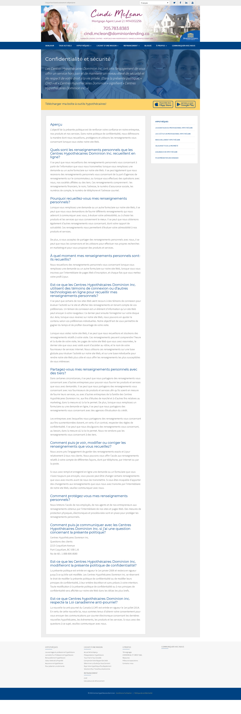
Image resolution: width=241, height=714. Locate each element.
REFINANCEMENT (131, 45)
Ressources (126, 658)
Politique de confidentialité (143, 693)
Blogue (147, 45)
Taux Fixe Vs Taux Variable (92, 658)
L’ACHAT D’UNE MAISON (107, 45)
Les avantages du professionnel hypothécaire (174, 128)
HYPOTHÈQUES (83, 45)
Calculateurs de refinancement (94, 681)
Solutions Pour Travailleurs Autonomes (97, 669)
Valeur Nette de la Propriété (166, 146)
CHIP (85, 678)
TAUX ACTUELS (65, 45)
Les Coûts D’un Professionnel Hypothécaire (173, 134)
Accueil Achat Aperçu (91, 652)
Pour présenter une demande (167, 158)
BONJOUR (49, 45)
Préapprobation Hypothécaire (94, 655)
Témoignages (127, 652)
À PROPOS (160, 45)
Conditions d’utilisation (124, 693)
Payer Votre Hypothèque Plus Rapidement (97, 666)
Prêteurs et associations (130, 660)
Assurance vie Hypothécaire (166, 152)
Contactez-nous (128, 663)
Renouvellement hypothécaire (167, 140)
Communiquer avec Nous (183, 45)
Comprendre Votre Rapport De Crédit (96, 660)
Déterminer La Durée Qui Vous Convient (97, 663)
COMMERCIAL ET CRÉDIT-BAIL (132, 655)
